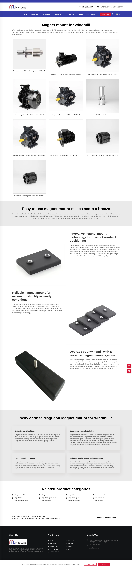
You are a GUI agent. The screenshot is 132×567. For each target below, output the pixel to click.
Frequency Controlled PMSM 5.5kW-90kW (66, 115)
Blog (69, 549)
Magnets (46, 14)
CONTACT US (90, 14)
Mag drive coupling (74, 500)
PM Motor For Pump (102, 115)
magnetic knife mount (81, 362)
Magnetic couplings (74, 498)
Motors (58, 14)
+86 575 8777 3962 (95, 544)
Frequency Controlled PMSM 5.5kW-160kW (66, 74)
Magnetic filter (99, 498)
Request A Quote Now (106, 517)
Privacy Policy (55, 552)
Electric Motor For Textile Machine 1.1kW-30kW (29, 155)
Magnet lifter (72, 495)
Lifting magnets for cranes (49, 495)
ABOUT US (34, 14)
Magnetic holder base (21, 500)
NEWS (81, 14)
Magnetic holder (46, 500)
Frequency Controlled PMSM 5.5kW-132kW (102, 74)
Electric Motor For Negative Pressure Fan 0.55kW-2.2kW (105, 155)
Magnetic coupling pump (48, 498)
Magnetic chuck (19, 498)
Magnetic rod (99, 500)
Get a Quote (105, 14)
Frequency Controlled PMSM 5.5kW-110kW (29, 115)
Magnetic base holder (101, 495)
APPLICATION (70, 14)
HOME (25, 14)
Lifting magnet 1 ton (20, 495)
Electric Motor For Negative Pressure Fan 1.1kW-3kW (67, 155)
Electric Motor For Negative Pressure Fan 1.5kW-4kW (31, 196)
